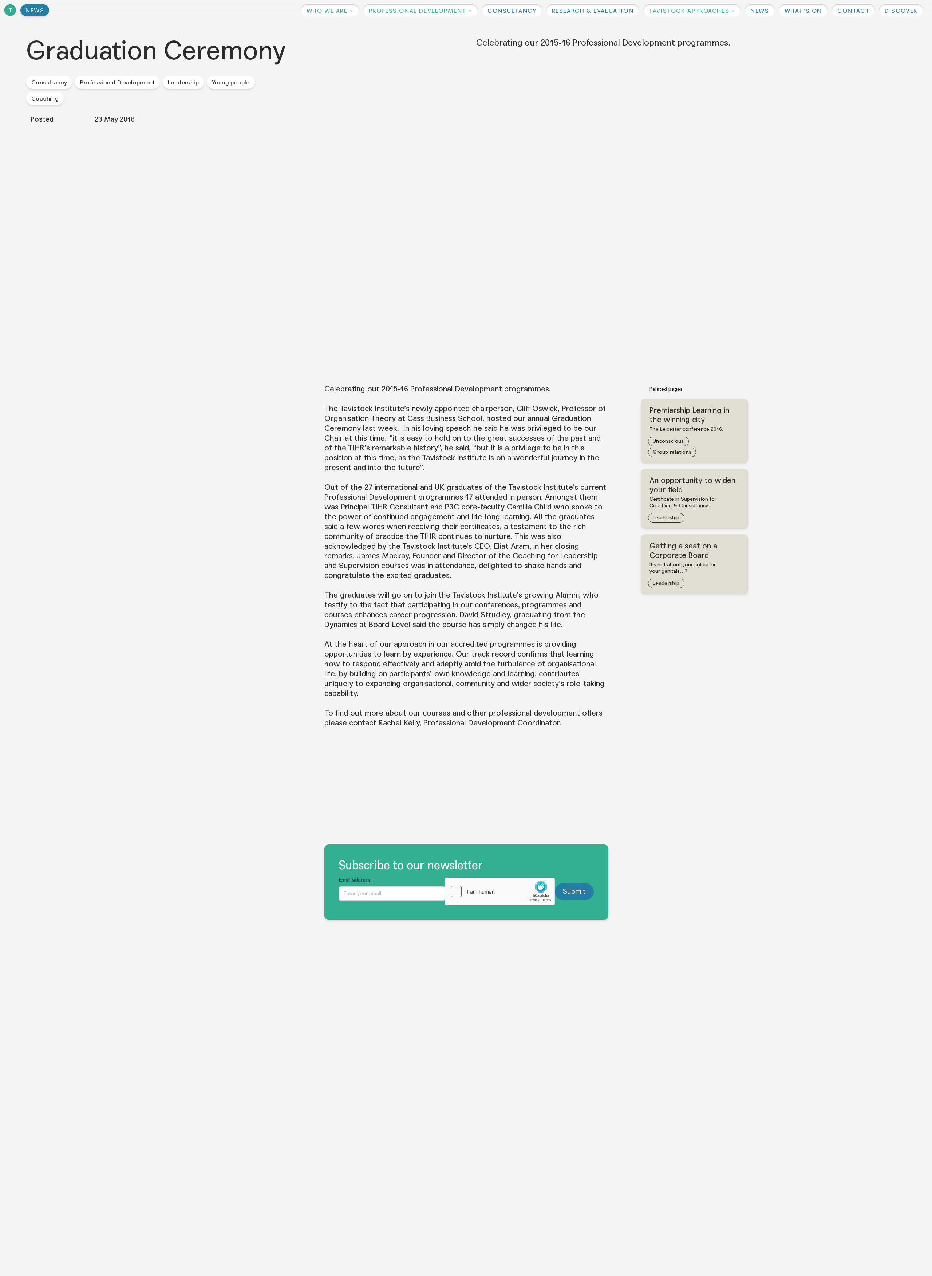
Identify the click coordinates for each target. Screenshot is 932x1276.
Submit (574, 891)
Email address (357, 880)
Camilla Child (529, 507)
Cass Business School (444, 418)
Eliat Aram (511, 546)
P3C (452, 507)
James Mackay (382, 555)
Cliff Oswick (537, 408)
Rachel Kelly (399, 723)
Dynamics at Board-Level (367, 624)
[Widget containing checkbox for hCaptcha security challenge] (500, 891)
